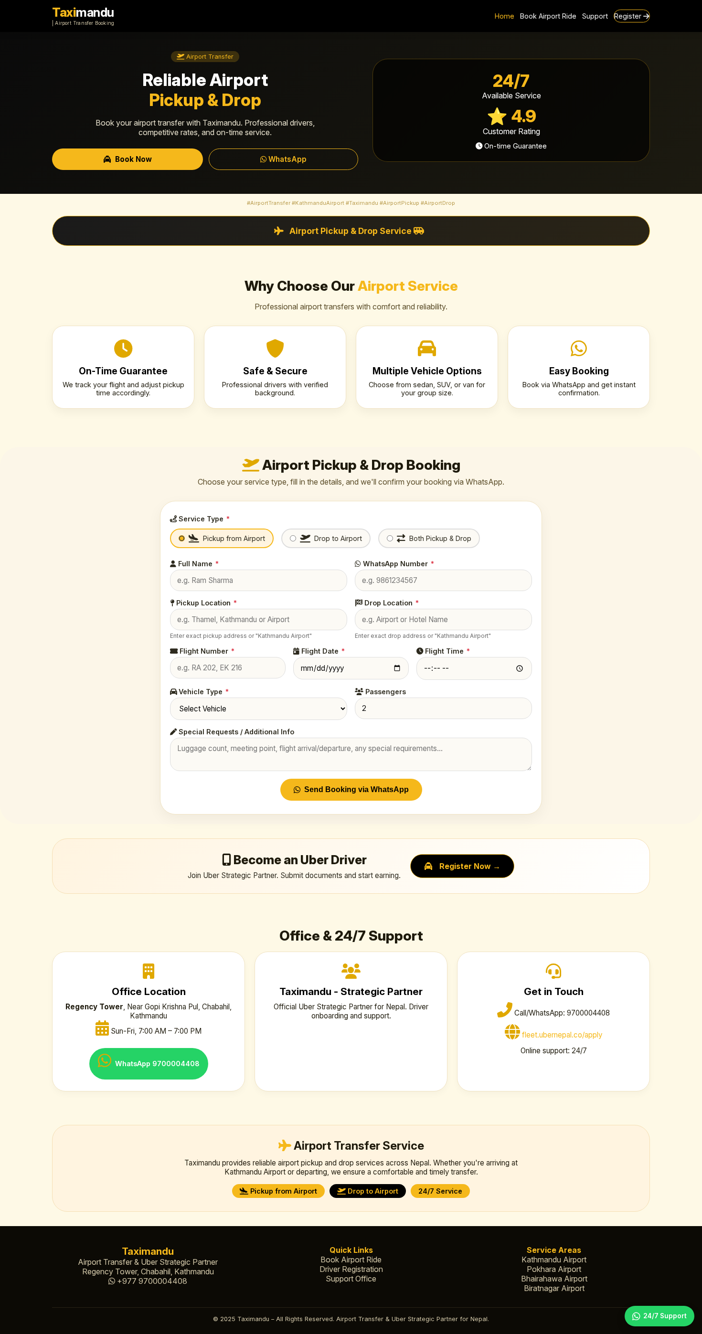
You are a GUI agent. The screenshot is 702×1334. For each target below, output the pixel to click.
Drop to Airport (338, 538)
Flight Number (206, 651)
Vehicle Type (203, 692)
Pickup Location (205, 603)
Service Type (203, 519)
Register (628, 16)
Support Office (351, 1278)
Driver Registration (351, 1269)
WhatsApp (286, 159)
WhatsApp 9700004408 (157, 1063)
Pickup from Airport (234, 538)
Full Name (197, 564)
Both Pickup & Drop (440, 538)
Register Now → (469, 866)
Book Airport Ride (548, 16)
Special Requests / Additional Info (235, 732)
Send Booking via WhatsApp (356, 789)
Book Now (133, 159)
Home (504, 16)
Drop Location (390, 603)
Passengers (384, 692)
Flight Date (322, 651)
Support (595, 16)
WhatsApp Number (397, 564)
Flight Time (446, 651)
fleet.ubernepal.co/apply (562, 1034)
